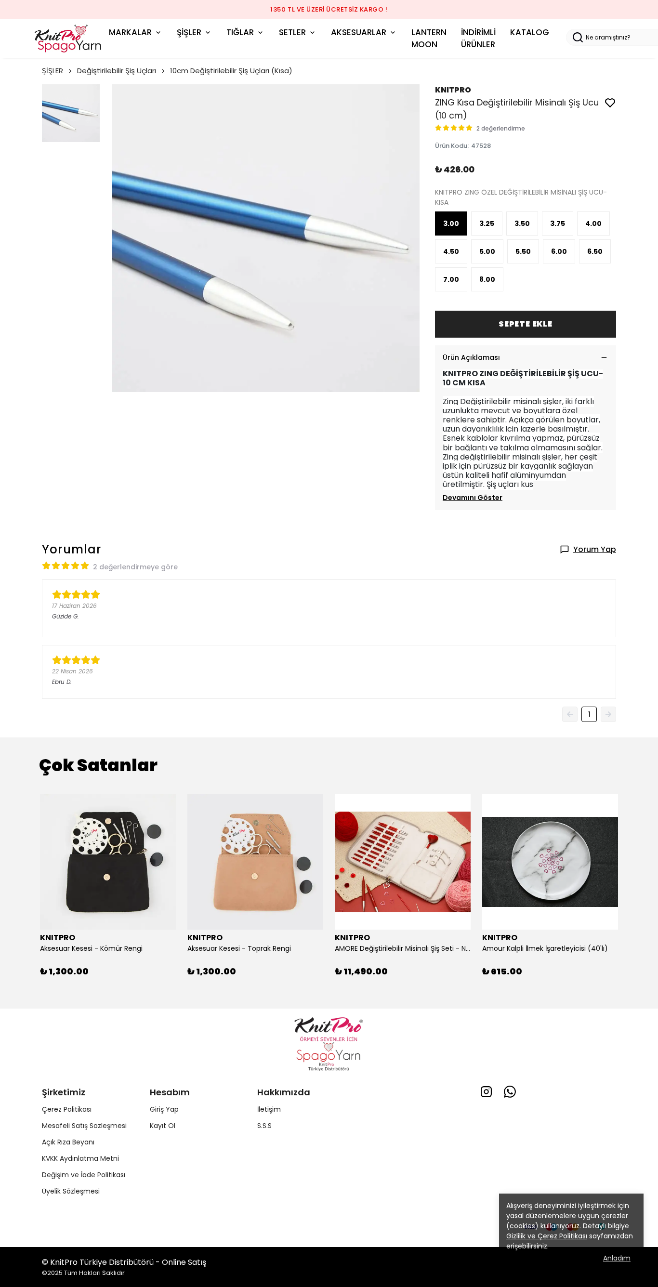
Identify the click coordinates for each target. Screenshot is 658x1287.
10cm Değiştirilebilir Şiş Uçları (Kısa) (231, 71)
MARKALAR (130, 32)
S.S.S (264, 1125)
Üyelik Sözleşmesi (71, 1191)
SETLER (292, 32)
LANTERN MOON (429, 38)
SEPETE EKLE (526, 323)
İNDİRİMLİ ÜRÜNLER (478, 38)
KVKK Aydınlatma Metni (80, 1158)
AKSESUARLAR (358, 32)
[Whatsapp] (510, 1092)
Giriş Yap (164, 1109)
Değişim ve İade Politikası (83, 1175)
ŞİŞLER (189, 32)
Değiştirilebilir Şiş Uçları (116, 71)
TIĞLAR (240, 32)
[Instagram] (486, 1092)
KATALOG (529, 32)
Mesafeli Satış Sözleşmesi (84, 1125)
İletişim (269, 1109)
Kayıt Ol (162, 1125)
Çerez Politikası (67, 1109)
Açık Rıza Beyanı (68, 1142)
